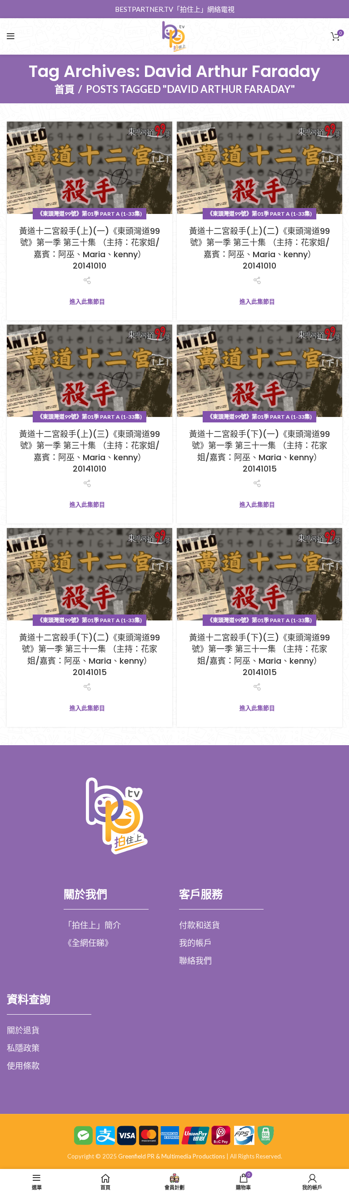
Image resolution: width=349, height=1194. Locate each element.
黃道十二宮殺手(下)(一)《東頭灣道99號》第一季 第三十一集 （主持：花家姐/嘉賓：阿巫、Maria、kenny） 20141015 (259, 451)
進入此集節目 (87, 302)
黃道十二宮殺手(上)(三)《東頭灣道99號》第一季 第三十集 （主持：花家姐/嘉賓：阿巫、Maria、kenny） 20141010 (89, 451)
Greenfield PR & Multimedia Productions (171, 1156)
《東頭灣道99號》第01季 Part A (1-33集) (89, 213)
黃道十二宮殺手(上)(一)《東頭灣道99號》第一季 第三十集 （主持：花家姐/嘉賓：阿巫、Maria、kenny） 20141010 (89, 248)
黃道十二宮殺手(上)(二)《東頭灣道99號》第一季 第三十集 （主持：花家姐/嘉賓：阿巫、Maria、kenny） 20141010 (259, 248)
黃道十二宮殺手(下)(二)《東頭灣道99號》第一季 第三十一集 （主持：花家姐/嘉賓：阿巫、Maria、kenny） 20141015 (89, 655)
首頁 (65, 89)
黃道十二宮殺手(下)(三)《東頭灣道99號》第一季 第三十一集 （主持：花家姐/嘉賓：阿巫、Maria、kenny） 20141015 (259, 655)
